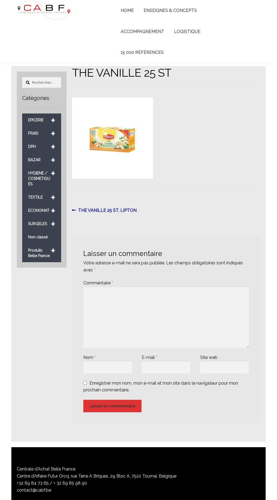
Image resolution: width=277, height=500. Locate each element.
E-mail (149, 357)
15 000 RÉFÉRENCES (142, 52)
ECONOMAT (41, 210)
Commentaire (98, 282)
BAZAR (41, 160)
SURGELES (41, 223)
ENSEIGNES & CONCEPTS (170, 10)
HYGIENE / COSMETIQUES (41, 176)
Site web (208, 357)
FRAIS (41, 133)
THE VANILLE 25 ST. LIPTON (107, 210)
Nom (89, 357)
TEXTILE (41, 197)
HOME (127, 10)
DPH (41, 146)
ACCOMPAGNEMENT (142, 31)
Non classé (38, 237)
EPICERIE (41, 120)
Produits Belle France (41, 251)
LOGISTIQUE (187, 31)
